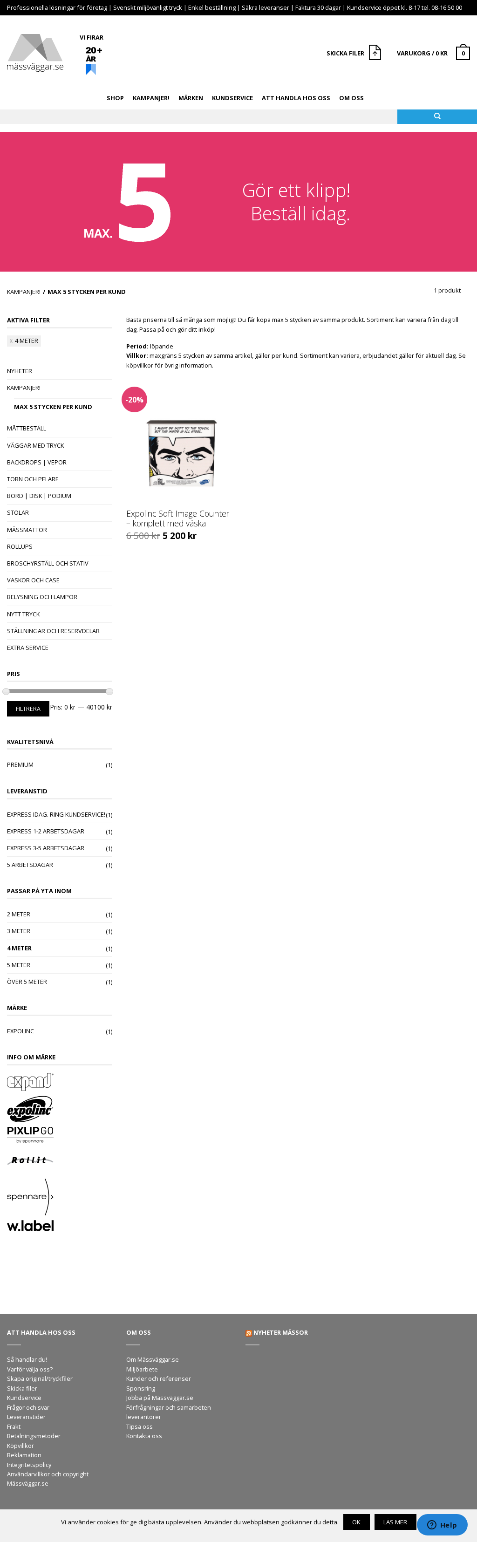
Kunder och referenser (158, 1378)
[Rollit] (59, 1161)
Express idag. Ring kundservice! (56, 814)
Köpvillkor (20, 1445)
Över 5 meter (27, 981)
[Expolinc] (59, 1110)
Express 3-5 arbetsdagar (45, 848)
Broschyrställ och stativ (48, 563)
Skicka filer (22, 1388)
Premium (20, 764)
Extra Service (27, 647)
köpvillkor (139, 365)
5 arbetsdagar (30, 864)
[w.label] (59, 1227)
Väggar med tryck (35, 445)
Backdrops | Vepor (37, 462)
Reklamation (24, 1455)
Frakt (13, 1426)
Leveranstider (26, 1416)
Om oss (351, 98)
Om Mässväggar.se (152, 1359)
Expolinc (20, 1031)
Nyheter (19, 371)
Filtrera (28, 709)
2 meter (18, 914)
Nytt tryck (23, 614)
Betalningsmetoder (34, 1436)
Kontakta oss (144, 1436)
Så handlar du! (27, 1359)
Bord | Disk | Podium (39, 495)
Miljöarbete (142, 1369)
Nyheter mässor (280, 1332)
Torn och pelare (33, 479)
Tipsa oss (139, 1426)
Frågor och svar (28, 1407)
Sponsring (140, 1388)
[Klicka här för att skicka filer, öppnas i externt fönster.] (376, 53)
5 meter (18, 965)
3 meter (18, 931)
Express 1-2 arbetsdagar (45, 831)
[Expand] (59, 1082)
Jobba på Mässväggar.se (159, 1397)
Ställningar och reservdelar (53, 631)
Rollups (20, 546)
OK (356, 1522)
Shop (115, 98)
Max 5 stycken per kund (53, 407)
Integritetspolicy (29, 1464)
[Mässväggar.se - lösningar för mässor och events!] (35, 50)
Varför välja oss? (30, 1369)
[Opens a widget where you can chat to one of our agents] (442, 1525)
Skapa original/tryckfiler (40, 1378)
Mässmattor (27, 529)
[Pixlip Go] (59, 1136)
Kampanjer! (151, 98)
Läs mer (395, 1522)
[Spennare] (59, 1198)
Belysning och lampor (42, 597)
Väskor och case (33, 580)
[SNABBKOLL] (180, 441)
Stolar (18, 512)
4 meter (26, 340)
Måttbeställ (26, 428)
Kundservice (232, 98)
